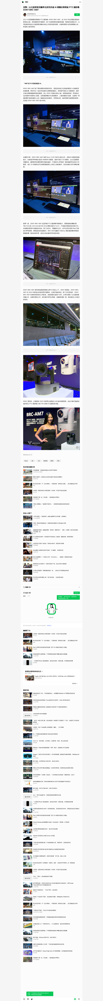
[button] (24, 999)
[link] (28, 999)
